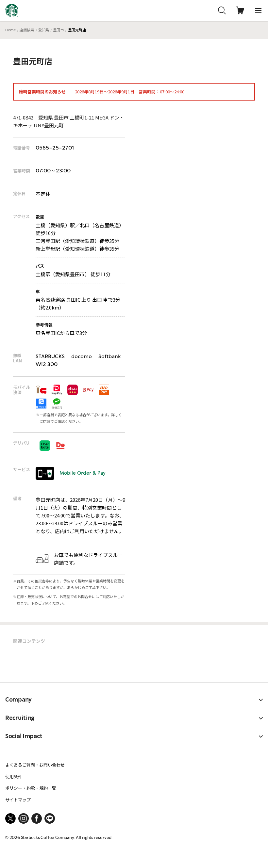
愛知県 (43, 29)
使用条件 (13, 776)
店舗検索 (27, 29)
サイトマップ (18, 800)
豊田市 (58, 29)
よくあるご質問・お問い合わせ (35, 765)
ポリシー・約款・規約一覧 (30, 788)
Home (10, 29)
